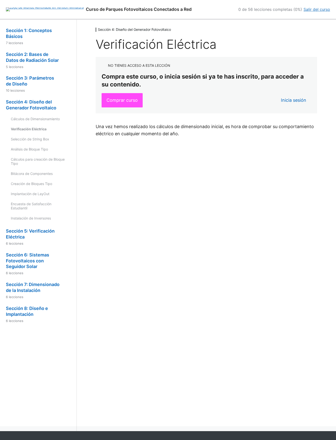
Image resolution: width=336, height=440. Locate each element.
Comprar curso (122, 100)
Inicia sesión (293, 100)
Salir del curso (317, 9)
